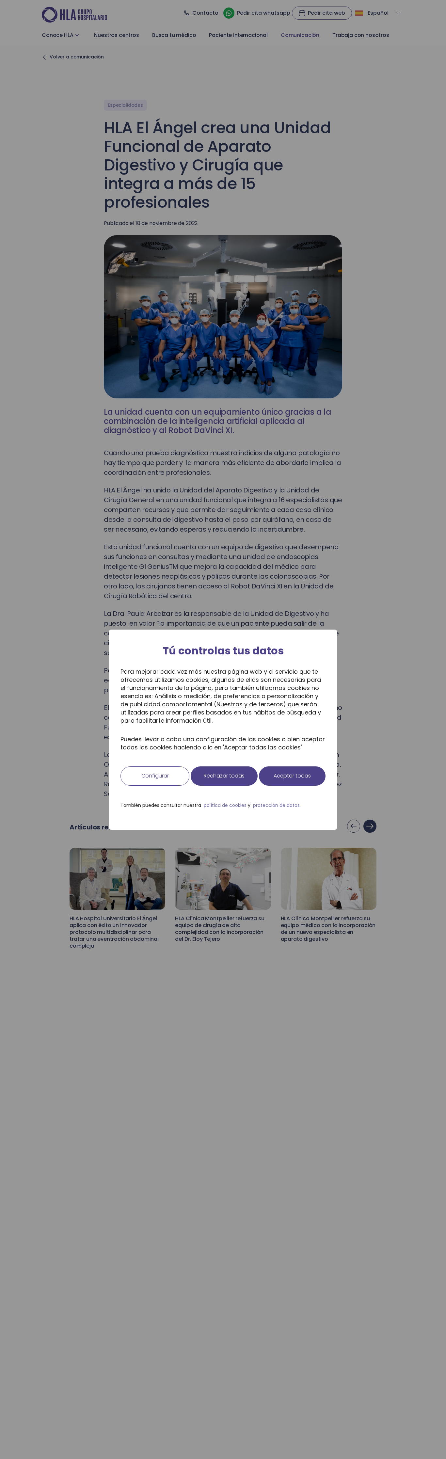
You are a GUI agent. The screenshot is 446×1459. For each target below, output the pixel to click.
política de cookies (225, 805)
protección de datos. (277, 805)
